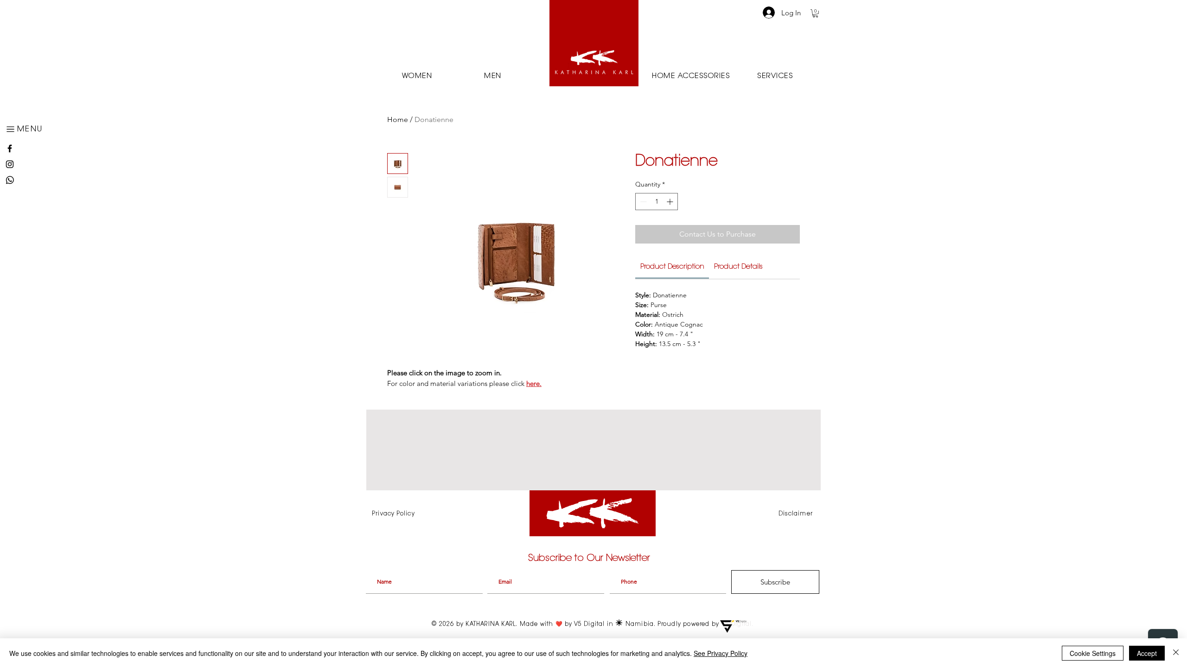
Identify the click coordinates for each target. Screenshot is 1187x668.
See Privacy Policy (720, 653)
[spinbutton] (656, 201)
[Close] (1175, 653)
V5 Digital (590, 624)
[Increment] (670, 201)
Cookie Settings (1093, 653)
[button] (26, 129)
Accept (1147, 653)
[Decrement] (642, 201)
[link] (672, 266)
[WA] (10, 180)
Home (397, 119)
